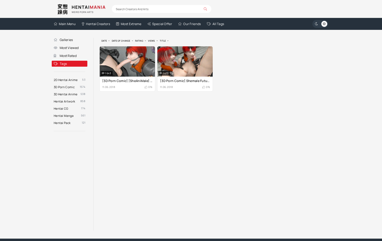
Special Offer (162, 24)
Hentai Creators (98, 24)
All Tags (218, 24)
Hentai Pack (62, 123)
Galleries (66, 40)
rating (139, 40)
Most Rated (68, 56)
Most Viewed (69, 48)
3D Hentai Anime (66, 94)
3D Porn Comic (64, 87)
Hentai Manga (64, 116)
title (163, 40)
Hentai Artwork (64, 101)
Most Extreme (131, 24)
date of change (121, 40)
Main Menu (67, 24)
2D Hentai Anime (66, 80)
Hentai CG (61, 108)
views (151, 40)
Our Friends (192, 24)
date (104, 40)
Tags (63, 63)
